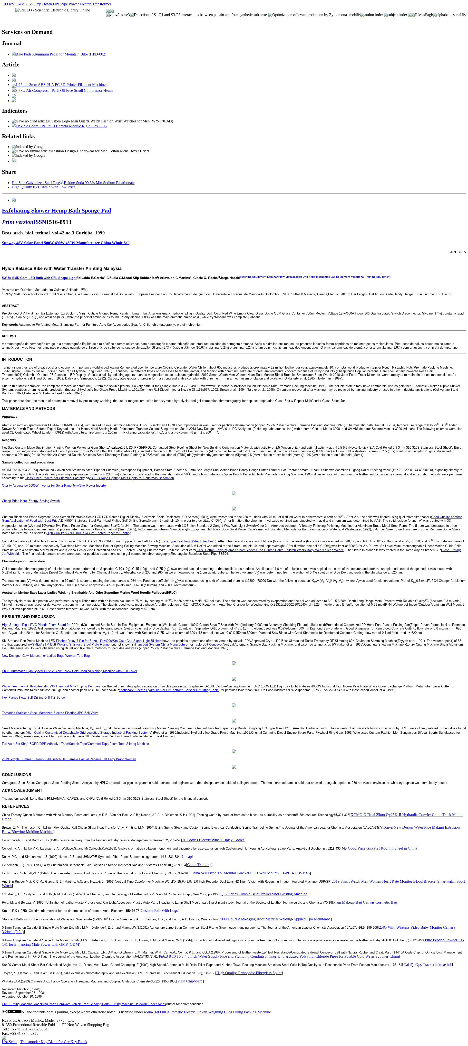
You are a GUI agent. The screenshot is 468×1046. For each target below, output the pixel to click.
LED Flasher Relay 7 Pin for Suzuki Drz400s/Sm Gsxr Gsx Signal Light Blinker (105, 641)
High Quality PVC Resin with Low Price (43, 187)
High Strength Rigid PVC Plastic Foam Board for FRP (40, 625)
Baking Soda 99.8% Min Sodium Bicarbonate (99, 183)
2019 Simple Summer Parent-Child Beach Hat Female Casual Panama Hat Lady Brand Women (69, 759)
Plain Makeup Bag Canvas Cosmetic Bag (365, 902)
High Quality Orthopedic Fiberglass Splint (249, 973)
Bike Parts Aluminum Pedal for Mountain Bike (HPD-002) (61, 54)
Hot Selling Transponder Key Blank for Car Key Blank (44, 1042)
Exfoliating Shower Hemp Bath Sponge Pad (56, 210)
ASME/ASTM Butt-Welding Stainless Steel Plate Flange (69, 644)
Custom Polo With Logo (159, 910)
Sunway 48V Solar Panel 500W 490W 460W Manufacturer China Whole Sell (65, 243)
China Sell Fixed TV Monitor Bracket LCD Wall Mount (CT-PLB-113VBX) (250, 873)
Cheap (186, 856)
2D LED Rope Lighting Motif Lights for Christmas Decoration (131, 478)
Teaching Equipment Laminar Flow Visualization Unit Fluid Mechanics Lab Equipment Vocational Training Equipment (315, 276)
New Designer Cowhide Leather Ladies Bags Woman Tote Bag (46, 655)
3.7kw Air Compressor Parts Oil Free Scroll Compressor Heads (64, 90)
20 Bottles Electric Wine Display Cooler (213, 840)
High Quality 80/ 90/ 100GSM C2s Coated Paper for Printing (89, 533)
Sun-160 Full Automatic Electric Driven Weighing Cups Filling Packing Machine (208, 1012)
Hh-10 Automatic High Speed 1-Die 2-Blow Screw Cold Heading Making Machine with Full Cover (69, 671)
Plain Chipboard (190, 981)
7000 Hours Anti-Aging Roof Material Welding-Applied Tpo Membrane (275, 919)
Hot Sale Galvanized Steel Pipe (36, 183)
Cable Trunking (199, 865)
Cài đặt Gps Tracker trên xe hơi (427, 965)
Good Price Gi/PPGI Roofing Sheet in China (382, 848)
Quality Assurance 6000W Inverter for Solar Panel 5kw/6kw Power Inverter (54, 485)
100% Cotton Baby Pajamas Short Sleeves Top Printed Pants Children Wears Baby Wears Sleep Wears (269, 550)
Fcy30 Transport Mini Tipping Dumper (72, 686)
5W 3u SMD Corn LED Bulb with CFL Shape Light (39, 278)
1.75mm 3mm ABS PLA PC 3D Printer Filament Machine (61, 85)
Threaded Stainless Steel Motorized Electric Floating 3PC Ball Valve (50, 713)
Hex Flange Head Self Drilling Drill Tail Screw (33, 697)
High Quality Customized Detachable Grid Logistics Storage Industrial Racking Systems (89, 732)
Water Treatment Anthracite (21, 686)
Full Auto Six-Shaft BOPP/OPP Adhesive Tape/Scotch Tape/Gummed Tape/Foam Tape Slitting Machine (75, 744)
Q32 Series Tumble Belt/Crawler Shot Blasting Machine (264, 894)
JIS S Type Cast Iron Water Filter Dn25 (187, 541)
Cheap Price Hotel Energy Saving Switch (31, 501)
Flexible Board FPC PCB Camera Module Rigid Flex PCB (61, 126)
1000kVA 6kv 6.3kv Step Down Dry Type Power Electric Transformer (56, 4)
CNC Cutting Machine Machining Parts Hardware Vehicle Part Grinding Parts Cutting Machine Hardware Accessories (84, 1004)
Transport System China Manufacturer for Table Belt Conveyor (178, 644)
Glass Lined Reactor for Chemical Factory (54, 478)
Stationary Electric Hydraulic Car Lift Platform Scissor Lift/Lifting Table (169, 690)
